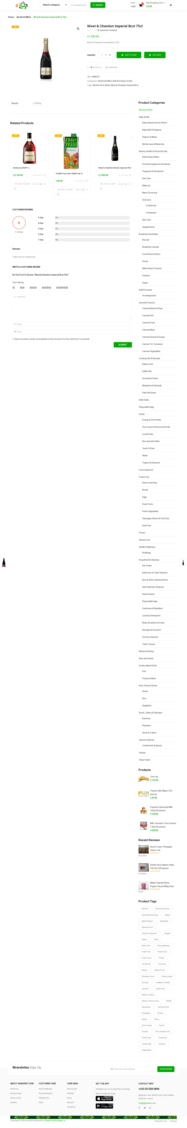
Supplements (148, 227)
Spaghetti (146, 705)
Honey (145, 261)
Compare (112, 67)
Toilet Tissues (148, 644)
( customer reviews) (107, 30)
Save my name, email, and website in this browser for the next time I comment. (52, 339)
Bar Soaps (147, 565)
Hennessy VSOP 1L (21, 168)
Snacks (142, 753)
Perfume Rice (163, 1007)
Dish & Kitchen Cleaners (153, 587)
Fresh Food (144, 477)
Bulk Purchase (119, 81)
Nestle (169, 1001)
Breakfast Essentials (148, 234)
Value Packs (144, 760)
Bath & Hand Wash (150, 157)
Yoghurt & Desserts (151, 463)
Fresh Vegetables (150, 511)
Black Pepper (147, 921)
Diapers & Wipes (149, 137)
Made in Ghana (148, 995)
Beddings (146, 553)
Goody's (145, 982)
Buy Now (157, 55)
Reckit (144, 1019)
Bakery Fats (147, 364)
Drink (156, 939)
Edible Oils (147, 371)
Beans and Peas (149, 483)
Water (145, 455)
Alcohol (96, 85)
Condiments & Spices (152, 745)
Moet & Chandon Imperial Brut (124, 85)
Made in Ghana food (150, 1001)
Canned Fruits (148, 322)
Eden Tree (146, 945)
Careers (13, 1102)
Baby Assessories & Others (154, 123)
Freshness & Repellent (152, 608)
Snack (161, 1025)
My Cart (70, 1102)
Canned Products (147, 303)
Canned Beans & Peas (152, 308)
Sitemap (173, 1121)
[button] (155, 4)
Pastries (146, 275)
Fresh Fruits (147, 504)
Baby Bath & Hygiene (151, 130)
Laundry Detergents (151, 615)
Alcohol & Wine (24, 17)
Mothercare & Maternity (153, 144)
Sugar (145, 283)
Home (11, 17)
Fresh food (162, 952)
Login (133, 6)
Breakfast (164, 921)
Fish (144, 671)
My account (72, 1089)
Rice (144, 698)
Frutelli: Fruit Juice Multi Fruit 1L (69, 173)
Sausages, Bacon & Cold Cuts (155, 518)
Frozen (142, 533)
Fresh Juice (146, 958)
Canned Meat (148, 330)
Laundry (145, 989)
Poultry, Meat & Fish (148, 665)
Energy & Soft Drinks (151, 420)
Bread (145, 490)
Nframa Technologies (54, 1120)
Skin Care (146, 220)
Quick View (35, 184)
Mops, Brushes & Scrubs (153, 623)
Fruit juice (162, 964)
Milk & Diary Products (152, 268)
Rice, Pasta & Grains (148, 685)
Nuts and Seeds (146, 658)
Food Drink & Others (151, 254)
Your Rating (18, 282)
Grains (145, 691)
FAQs (41, 1102)
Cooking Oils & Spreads (149, 358)
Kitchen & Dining (146, 651)
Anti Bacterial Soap (150, 915)
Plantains (146, 725)
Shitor (156, 1019)
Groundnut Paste (150, 378)
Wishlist (70, 1093)
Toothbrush (151, 205)
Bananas (146, 718)
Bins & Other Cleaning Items (155, 580)
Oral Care (146, 200)
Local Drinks (147, 434)
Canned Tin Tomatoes (152, 344)
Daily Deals (144, 400)
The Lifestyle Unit (162, 1031)
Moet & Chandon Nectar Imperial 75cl (114, 168)
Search (99, 5)
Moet (107, 85)
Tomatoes (163, 1038)
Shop (69, 1098)
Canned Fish (148, 315)
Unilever (162, 1044)
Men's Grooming (149, 193)
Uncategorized (149, 295)
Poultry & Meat (149, 678)
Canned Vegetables (151, 351)
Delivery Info (44, 1098)
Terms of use (15, 1098)
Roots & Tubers (149, 733)
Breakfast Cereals (150, 247)
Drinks (129, 81)
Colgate (167, 933)
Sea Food (146, 525)
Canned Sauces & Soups (153, 337)
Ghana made (167, 976)
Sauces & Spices (146, 740)
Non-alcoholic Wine (151, 441)
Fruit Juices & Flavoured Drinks (156, 427)
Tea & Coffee (148, 448)
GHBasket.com (161, 1121)
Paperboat (146, 1007)
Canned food (147, 927)
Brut (102, 85)
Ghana (144, 970)
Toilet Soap (146, 1038)
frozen (161, 958)
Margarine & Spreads (152, 385)
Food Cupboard (146, 470)
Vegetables (146, 1050)
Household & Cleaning (149, 560)
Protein (160, 1013)
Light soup (160, 989)
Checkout (71, 1107)
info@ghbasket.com (147, 1103)
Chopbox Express (149, 933)
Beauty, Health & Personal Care (153, 151)
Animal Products (162, 909)
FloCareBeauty (163, 945)
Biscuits (145, 240)
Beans (167, 915)
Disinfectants (148, 594)
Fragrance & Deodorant (153, 171)
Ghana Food (144, 540)
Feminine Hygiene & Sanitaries (156, 164)
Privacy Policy (15, 1093)
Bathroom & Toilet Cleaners (155, 573)
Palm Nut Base (149, 393)
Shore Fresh (147, 1025)
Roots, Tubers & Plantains (150, 713)
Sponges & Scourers (151, 630)
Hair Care (146, 178)
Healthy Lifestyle (163, 982)
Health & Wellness (147, 547)
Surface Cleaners (150, 637)
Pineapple (146, 1013)
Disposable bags (146, 407)
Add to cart (131, 55)
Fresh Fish (146, 952)
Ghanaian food (148, 976)
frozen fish (146, 964)
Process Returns (45, 1093)
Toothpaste (151, 213)
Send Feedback (45, 1089)
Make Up (146, 185)
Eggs (144, 497)
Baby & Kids (144, 117)
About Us (14, 1089)
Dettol (144, 939)
